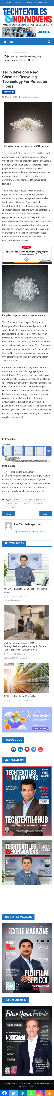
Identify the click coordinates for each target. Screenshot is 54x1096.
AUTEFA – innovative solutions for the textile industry (25, 590)
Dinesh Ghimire (28, 1087)
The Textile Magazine (30, 97)
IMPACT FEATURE (13, 3)
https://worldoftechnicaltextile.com (30, 531)
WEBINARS (27, 3)
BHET (16, 499)
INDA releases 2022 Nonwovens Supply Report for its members (10, 514)
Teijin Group (32, 153)
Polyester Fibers (11, 503)
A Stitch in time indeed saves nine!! (21, 696)
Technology (9, 92)
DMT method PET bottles (35, 499)
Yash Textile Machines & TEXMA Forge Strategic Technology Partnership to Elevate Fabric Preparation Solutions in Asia (25, 646)
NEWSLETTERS (41, 3)
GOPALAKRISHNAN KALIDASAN (16, 658)
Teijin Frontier (10, 507)
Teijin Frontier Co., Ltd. (12, 153)
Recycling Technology (33, 503)
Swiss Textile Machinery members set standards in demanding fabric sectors (47, 514)
